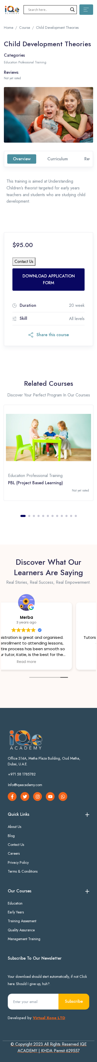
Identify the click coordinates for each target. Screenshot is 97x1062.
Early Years (16, 912)
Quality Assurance (21, 930)
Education (15, 903)
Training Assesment (22, 921)
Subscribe (74, 1001)
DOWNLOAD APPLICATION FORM (49, 279)
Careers (14, 853)
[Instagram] (37, 796)
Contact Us (23, 261)
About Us (14, 826)
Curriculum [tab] (57, 159)
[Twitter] (24, 796)
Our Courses (19, 891)
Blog (11, 835)
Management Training (24, 938)
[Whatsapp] (62, 796)
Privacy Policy (18, 862)
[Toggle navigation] (86, 9)
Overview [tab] (22, 159)
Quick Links (18, 814)
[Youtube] (50, 796)
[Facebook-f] (12, 796)
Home (8, 27)
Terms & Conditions (23, 871)
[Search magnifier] (72, 9)
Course (24, 27)
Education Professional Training (25, 62)
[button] (48, 334)
